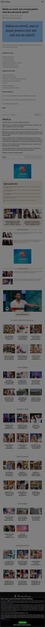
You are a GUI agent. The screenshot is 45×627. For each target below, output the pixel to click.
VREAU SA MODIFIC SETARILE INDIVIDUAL (22, 624)
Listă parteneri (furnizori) (5, 619)
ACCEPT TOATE (22, 622)
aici (20, 608)
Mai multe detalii (10, 603)
